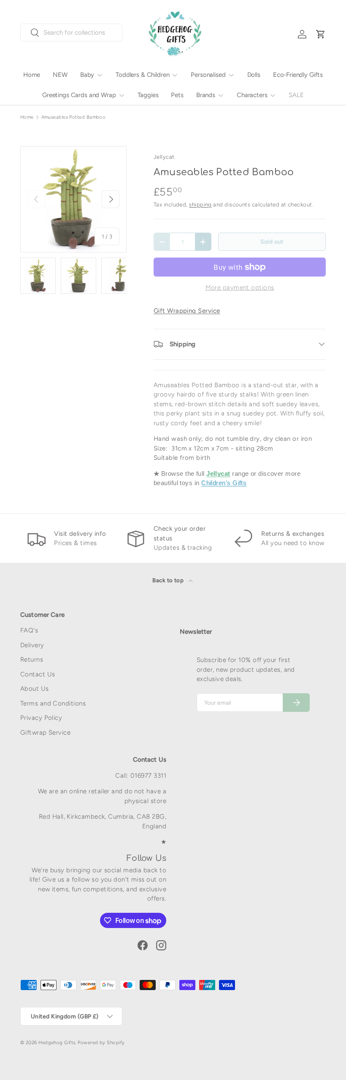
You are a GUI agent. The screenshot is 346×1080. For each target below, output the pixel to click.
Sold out (272, 241)
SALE (296, 95)
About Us (34, 688)
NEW (60, 75)
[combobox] (71, 32)
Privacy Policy (41, 718)
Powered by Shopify (101, 1042)
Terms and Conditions (53, 703)
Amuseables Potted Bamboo (73, 117)
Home (31, 75)
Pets (177, 95)
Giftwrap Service (45, 732)
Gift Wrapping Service (187, 311)
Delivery (32, 645)
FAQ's (29, 630)
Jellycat (164, 156)
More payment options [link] (239, 287)
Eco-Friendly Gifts (298, 75)
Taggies (148, 95)
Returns (31, 659)
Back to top (168, 580)
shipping (200, 204)
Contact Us (37, 674)
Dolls (253, 75)
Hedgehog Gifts (56, 1042)
